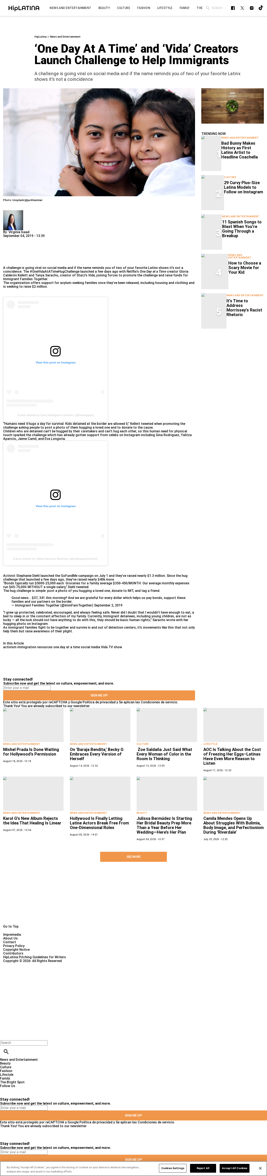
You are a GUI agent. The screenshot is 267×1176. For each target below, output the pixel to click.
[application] (232, 106)
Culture (230, 177)
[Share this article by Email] (38, 240)
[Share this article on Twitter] (29, 240)
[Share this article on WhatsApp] (8, 240)
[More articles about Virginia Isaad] (13, 212)
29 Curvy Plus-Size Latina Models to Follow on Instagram (243, 187)
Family (5, 1078)
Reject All (203, 1168)
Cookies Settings (172, 1168)
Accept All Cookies (234, 1168)
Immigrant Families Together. (25, 279)
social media (90, 647)
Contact (9, 942)
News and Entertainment (65, 36)
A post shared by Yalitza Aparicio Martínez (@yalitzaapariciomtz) (55, 558)
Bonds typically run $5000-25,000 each (34, 583)
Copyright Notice (16, 950)
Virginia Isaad (19, 232)
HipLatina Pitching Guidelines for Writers (34, 957)
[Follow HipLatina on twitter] (242, 8)
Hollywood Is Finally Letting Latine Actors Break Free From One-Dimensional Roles (99, 823)
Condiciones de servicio (159, 702)
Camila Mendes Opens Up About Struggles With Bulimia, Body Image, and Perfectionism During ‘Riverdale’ (233, 825)
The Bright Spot (12, 1082)
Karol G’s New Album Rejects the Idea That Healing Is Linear (32, 820)
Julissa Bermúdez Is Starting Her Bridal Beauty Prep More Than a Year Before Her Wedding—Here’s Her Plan (164, 825)
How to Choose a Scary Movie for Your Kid (244, 268)
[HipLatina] (24, 8)
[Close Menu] (4, 1035)
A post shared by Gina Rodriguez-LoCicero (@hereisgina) (56, 415)
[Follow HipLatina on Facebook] (233, 8)
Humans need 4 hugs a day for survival (34, 424)
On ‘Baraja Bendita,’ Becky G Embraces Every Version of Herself (96, 754)
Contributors (13, 953)
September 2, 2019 (108, 605)
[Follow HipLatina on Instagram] (251, 8)
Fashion (6, 1071)
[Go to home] (133, 898)
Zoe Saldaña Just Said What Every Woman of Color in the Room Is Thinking (164, 754)
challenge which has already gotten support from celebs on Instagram (86, 435)
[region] (133, 1168)
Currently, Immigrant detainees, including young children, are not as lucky (97, 618)
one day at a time (66, 647)
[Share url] (8, 261)
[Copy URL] (13, 252)
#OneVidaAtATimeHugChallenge (54, 271)
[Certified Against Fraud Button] (18, 965)
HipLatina (40, 36)
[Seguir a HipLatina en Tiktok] (261, 8)
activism (9, 647)
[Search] (208, 8)
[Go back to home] (109, 978)
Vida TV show (111, 647)
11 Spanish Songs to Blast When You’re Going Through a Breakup (242, 228)
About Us (10, 938)
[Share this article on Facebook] (18, 240)
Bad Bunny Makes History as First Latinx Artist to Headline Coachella (239, 150)
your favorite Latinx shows (148, 268)
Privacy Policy (14, 946)
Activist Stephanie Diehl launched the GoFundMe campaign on (50, 576)
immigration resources (35, 647)
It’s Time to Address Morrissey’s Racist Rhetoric (244, 307)
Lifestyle (210, 744)
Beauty (142, 813)
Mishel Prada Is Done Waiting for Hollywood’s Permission (31, 752)
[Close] (260, 1168)
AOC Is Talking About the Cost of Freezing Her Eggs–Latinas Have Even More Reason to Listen (232, 756)
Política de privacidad (99, 702)
